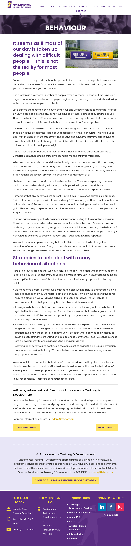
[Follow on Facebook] (111, 507)
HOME (43, 7)
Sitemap (73, 538)
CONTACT (81, 11)
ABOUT (104, 7)
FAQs (95, 7)
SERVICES (53, 7)
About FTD (74, 517)
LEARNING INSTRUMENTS (75, 7)
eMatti (115, 514)
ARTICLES (117, 7)
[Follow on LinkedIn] (102, 507)
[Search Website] (81, 14)
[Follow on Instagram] (120, 507)
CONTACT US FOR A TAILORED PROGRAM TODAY (65, 480)
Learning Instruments (80, 512)
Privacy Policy (76, 534)
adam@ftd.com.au (63, 419)
